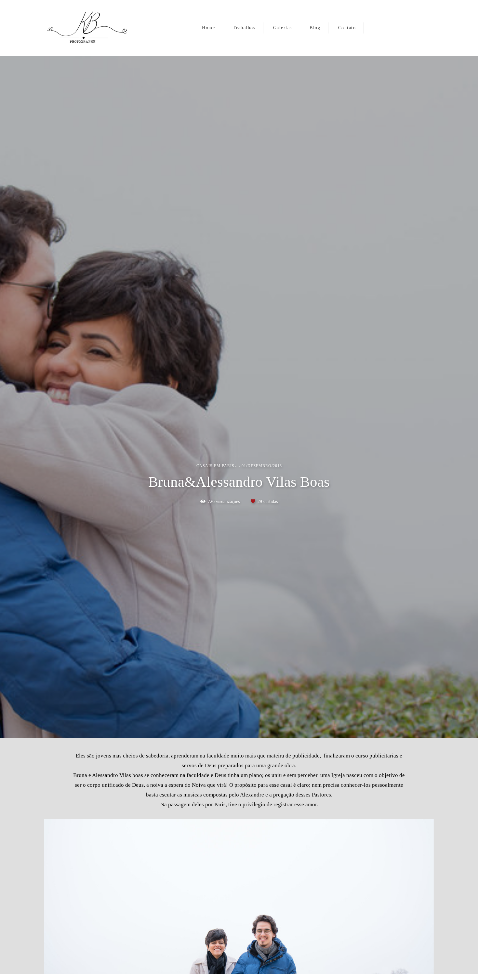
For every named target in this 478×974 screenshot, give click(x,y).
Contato (347, 27)
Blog (315, 27)
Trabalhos (244, 27)
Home (208, 27)
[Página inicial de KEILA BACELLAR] (89, 28)
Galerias (282, 27)
